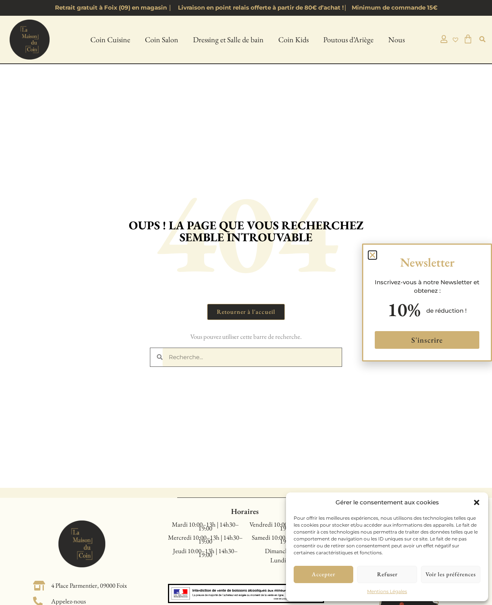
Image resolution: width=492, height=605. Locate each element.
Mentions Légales (387, 591)
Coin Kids (293, 40)
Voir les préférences (451, 574)
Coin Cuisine (110, 40)
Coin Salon (161, 40)
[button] (476, 502)
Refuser (387, 574)
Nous (396, 40)
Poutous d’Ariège (348, 40)
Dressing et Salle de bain (228, 40)
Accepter (323, 574)
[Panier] (468, 39)
